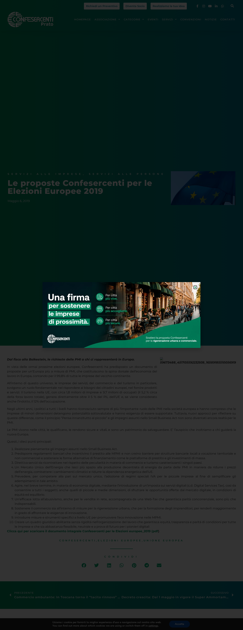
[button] (195, 287)
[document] (121, 315)
